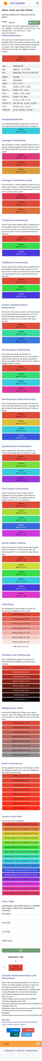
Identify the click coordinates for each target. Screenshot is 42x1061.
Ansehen (35, 23)
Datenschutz (32, 1050)
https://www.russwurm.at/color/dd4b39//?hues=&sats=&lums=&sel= (20, 1023)
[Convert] (21, 950)
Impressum (10, 1050)
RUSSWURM (17, 3)
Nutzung (20, 1050)
